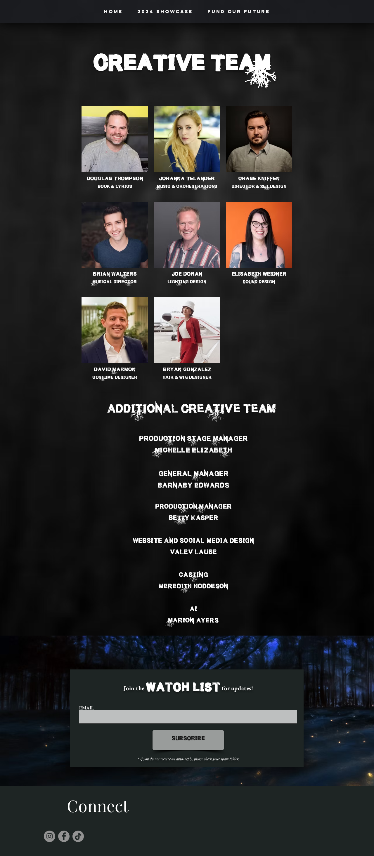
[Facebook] (64, 836)
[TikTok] (78, 836)
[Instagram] (49, 836)
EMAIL (86, 707)
